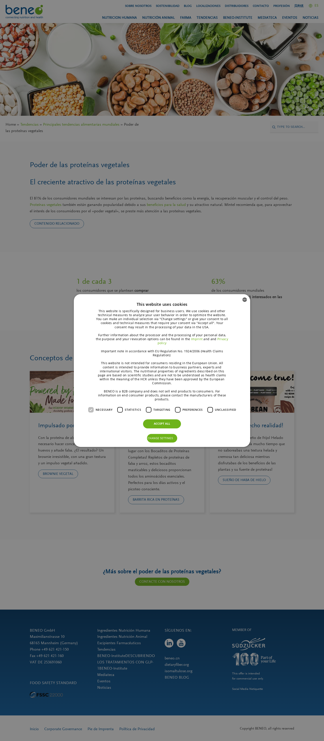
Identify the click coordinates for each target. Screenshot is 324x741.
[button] (162, 438)
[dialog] (162, 370)
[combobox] (244, 299)
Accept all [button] (162, 424)
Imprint (197, 339)
